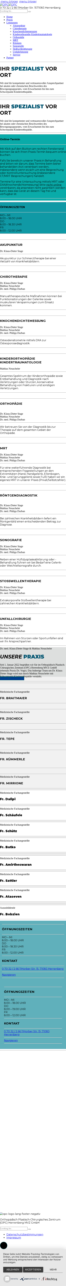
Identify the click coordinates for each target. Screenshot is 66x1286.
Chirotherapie (20, 28)
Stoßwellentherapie (22, 49)
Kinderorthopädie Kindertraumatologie (32, 34)
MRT (15, 40)
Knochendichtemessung (25, 31)
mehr (53, 1269)
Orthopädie (18, 37)
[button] (3, 1245)
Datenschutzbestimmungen (24, 1234)
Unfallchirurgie (20, 51)
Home (9, 16)
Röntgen (17, 43)
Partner (10, 57)
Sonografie (18, 46)
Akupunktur (19, 25)
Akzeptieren (33, 1269)
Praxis (9, 19)
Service (16, 54)
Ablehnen (12, 1269)
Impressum (13, 1237)
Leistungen (12, 22)
